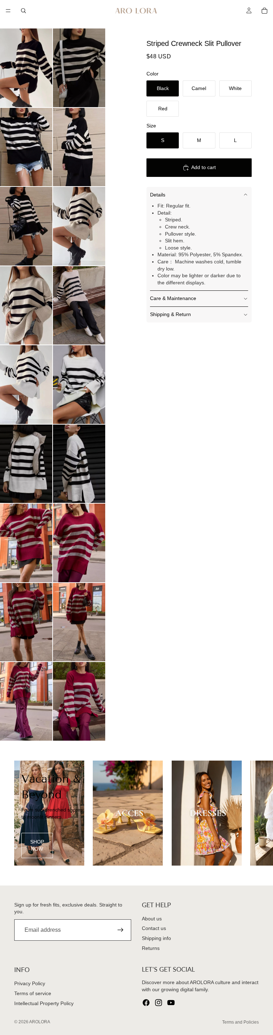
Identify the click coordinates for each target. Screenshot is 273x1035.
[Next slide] (251, 813)
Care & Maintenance (173, 298)
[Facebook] (146, 1003)
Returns (151, 948)
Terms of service (32, 993)
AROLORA (39, 1021)
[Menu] (8, 10)
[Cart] (264, 11)
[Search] (23, 11)
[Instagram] (158, 1003)
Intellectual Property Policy (44, 1003)
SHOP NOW (37, 845)
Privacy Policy (29, 984)
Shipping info (156, 938)
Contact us (154, 928)
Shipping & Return (170, 314)
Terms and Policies (240, 1022)
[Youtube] (171, 1003)
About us (152, 918)
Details (157, 195)
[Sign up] (120, 930)
